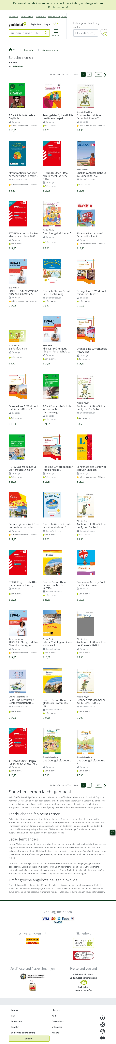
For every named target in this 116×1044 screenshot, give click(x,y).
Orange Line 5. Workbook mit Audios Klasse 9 (24, 407)
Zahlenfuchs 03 (18, 348)
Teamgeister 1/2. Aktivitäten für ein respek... (58, 116)
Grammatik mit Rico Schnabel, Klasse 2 (89, 116)
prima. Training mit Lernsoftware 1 (57, 643)
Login (47, 24)
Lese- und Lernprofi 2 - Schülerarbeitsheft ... (22, 701)
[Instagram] (102, 1032)
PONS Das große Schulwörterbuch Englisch (23, 468)
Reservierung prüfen (57, 16)
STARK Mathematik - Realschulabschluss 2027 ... (23, 234)
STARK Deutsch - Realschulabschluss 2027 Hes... (56, 176)
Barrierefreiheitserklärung (23, 1032)
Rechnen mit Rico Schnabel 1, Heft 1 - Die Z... (91, 701)
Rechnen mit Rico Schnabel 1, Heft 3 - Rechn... (91, 525)
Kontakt (15, 1010)
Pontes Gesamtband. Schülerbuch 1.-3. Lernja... (55, 585)
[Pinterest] (102, 1025)
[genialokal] (17, 24)
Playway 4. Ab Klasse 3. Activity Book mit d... (90, 234)
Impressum (16, 1021)
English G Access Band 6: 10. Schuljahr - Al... (91, 174)
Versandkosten (90, 977)
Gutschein (13, 16)
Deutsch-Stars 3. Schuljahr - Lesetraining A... (56, 525)
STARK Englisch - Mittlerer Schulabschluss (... (23, 583)
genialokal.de (26, 3)
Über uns (56, 1010)
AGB (54, 1015)
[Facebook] (102, 1018)
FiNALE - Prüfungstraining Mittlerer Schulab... (57, 350)
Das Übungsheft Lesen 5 (57, 233)
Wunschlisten (27, 16)
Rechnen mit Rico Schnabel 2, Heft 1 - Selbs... (91, 407)
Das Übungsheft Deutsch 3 (91, 761)
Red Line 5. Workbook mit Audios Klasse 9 (58, 468)
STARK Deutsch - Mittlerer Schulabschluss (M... (23, 762)
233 (98, 74)
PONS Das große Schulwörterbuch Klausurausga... (57, 409)
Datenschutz (58, 1021)
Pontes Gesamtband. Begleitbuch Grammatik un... (57, 703)
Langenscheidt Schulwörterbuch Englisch (92, 468)
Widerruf (29, 1038)
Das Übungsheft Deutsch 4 (57, 761)
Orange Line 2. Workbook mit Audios (92, 350)
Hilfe (13, 1015)
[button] (56, 34)
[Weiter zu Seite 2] (105, 74)
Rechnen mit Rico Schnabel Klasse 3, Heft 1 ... (91, 643)
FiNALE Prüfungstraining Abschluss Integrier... (23, 292)
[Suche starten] (46, 33)
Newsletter (41, 16)
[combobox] (26, 33)
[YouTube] (102, 1038)
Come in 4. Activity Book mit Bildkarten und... (91, 583)
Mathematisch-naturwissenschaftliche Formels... (23, 174)
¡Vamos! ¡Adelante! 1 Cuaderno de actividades (24, 525)
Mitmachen (57, 1027)
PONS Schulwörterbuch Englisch (23, 116)
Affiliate (55, 1032)
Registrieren (36, 24)
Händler (15, 1027)
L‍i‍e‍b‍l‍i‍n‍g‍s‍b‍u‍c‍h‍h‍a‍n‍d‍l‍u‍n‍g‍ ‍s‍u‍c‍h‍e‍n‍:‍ (86, 25)
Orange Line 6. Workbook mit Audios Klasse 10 (92, 292)
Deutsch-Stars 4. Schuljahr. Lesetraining (56, 292)
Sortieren (13, 62)
